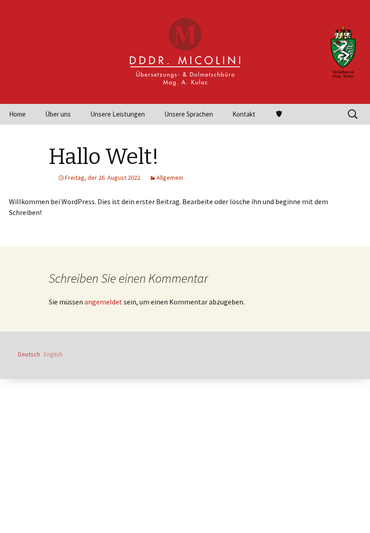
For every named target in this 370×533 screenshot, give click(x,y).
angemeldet (103, 301)
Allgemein (170, 177)
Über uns (58, 114)
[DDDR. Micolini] (185, 52)
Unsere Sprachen (188, 114)
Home (17, 114)
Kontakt (243, 114)
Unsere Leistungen (117, 114)
